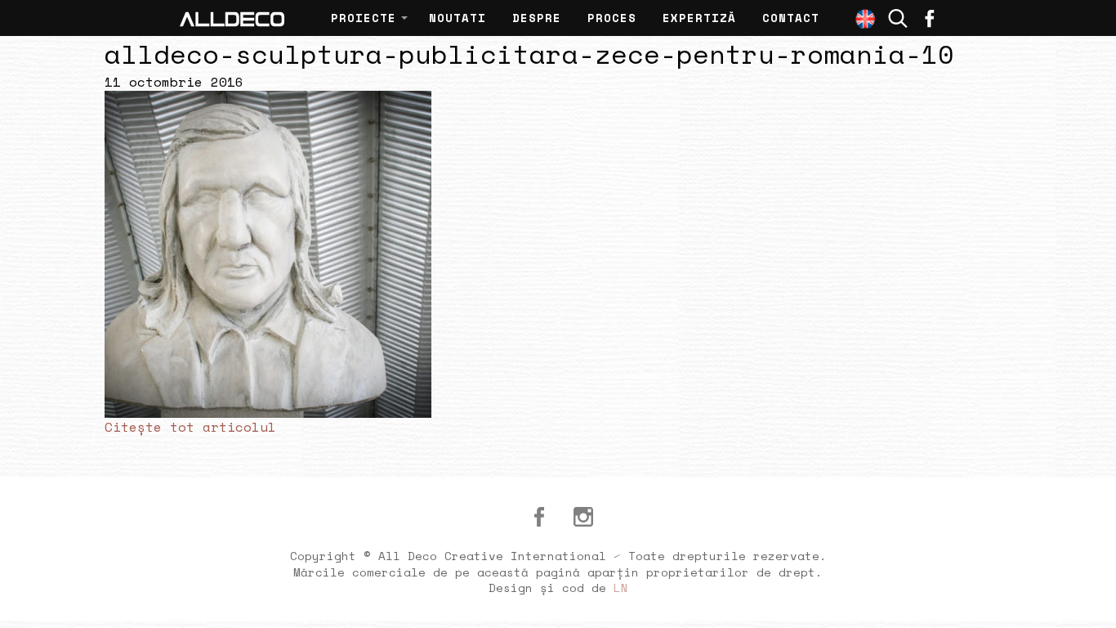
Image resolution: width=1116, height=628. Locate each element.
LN (621, 587)
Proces (611, 17)
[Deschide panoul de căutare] (898, 18)
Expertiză (699, 17)
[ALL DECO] (232, 18)
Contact (790, 17)
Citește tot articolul (190, 427)
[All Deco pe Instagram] (583, 517)
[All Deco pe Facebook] (539, 517)
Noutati (457, 17)
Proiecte (363, 17)
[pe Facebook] (929, 18)
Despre (536, 17)
